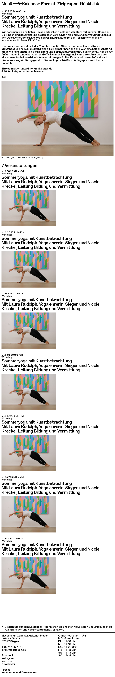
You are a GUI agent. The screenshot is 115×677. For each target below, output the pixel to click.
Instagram (8, 658)
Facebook (7, 655)
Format (48, 3)
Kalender (30, 3)
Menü (6, 3)
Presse (5, 669)
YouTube (6, 661)
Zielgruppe (67, 3)
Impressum (8, 672)
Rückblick (89, 3)
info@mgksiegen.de (13, 649)
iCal (3, 76)
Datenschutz (29, 672)
